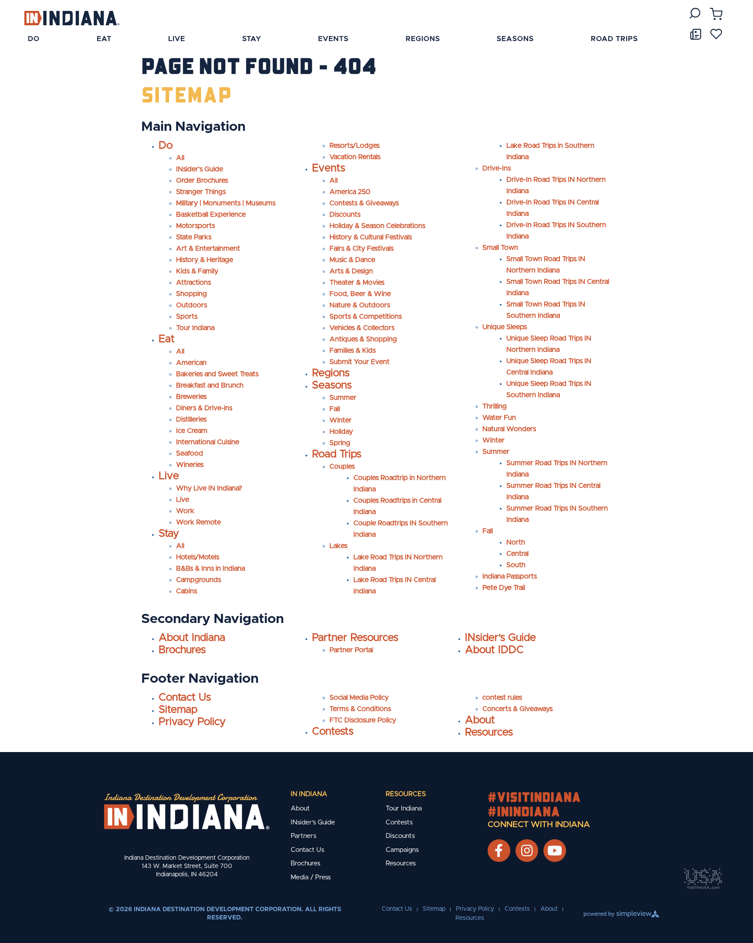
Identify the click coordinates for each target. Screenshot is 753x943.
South (516, 565)
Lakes (338, 545)
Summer (342, 397)
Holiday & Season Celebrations (377, 225)
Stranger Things (201, 191)
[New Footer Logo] (186, 811)
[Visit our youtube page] (554, 850)
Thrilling (494, 406)
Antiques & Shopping (363, 339)
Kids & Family (197, 271)
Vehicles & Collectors (361, 327)
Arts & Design (351, 271)
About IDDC (494, 650)
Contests (332, 731)
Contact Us (185, 697)
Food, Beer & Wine (360, 293)
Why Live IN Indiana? (209, 488)
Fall (334, 408)
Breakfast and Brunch (210, 385)
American (191, 362)
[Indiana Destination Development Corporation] (72, 18)
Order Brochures (202, 180)
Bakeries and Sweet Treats (217, 374)
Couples (342, 466)
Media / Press (311, 877)
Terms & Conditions (360, 708)
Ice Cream (191, 430)
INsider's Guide (199, 169)
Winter (340, 420)
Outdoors (191, 305)
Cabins (186, 591)
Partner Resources (355, 638)
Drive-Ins (496, 168)
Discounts (344, 214)
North (515, 542)
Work (185, 510)
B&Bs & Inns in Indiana (210, 568)
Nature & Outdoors (359, 305)
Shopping (191, 293)
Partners (303, 836)
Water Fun (499, 417)
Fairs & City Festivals (361, 248)
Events (328, 168)
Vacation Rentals (354, 156)
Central (517, 553)
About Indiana (192, 638)
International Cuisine (207, 442)
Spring (339, 442)
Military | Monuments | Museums (225, 203)
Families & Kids (352, 350)
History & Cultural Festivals (370, 237)
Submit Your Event (359, 361)
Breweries (191, 396)
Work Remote (198, 522)
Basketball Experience (211, 214)
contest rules (502, 697)
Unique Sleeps (504, 326)
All (180, 157)
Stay (169, 533)
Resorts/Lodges (354, 145)
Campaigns (402, 850)
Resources (489, 732)
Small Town (500, 247)
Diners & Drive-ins (204, 408)
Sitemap (178, 710)
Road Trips (336, 454)
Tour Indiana (195, 327)
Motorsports (195, 225)
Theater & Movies (356, 282)
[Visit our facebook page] (499, 850)
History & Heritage (204, 259)
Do (166, 145)
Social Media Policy (359, 697)
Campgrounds (198, 579)
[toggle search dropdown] (694, 13)
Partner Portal (351, 650)
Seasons (332, 385)
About (480, 720)
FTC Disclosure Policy (362, 720)
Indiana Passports (509, 576)
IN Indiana (309, 794)
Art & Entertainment (208, 248)
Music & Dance (352, 259)
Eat (167, 339)
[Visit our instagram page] (527, 850)
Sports (186, 316)
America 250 (349, 191)
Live (169, 476)
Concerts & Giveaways (517, 708)
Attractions (193, 282)
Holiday (341, 431)
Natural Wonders (509, 429)
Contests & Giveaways (364, 203)
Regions (330, 373)
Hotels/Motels (197, 557)
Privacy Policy (192, 722)
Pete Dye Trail (503, 587)
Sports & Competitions (365, 316)
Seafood (189, 453)
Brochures (182, 650)
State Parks (193, 237)
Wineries (190, 464)
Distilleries (191, 419)
